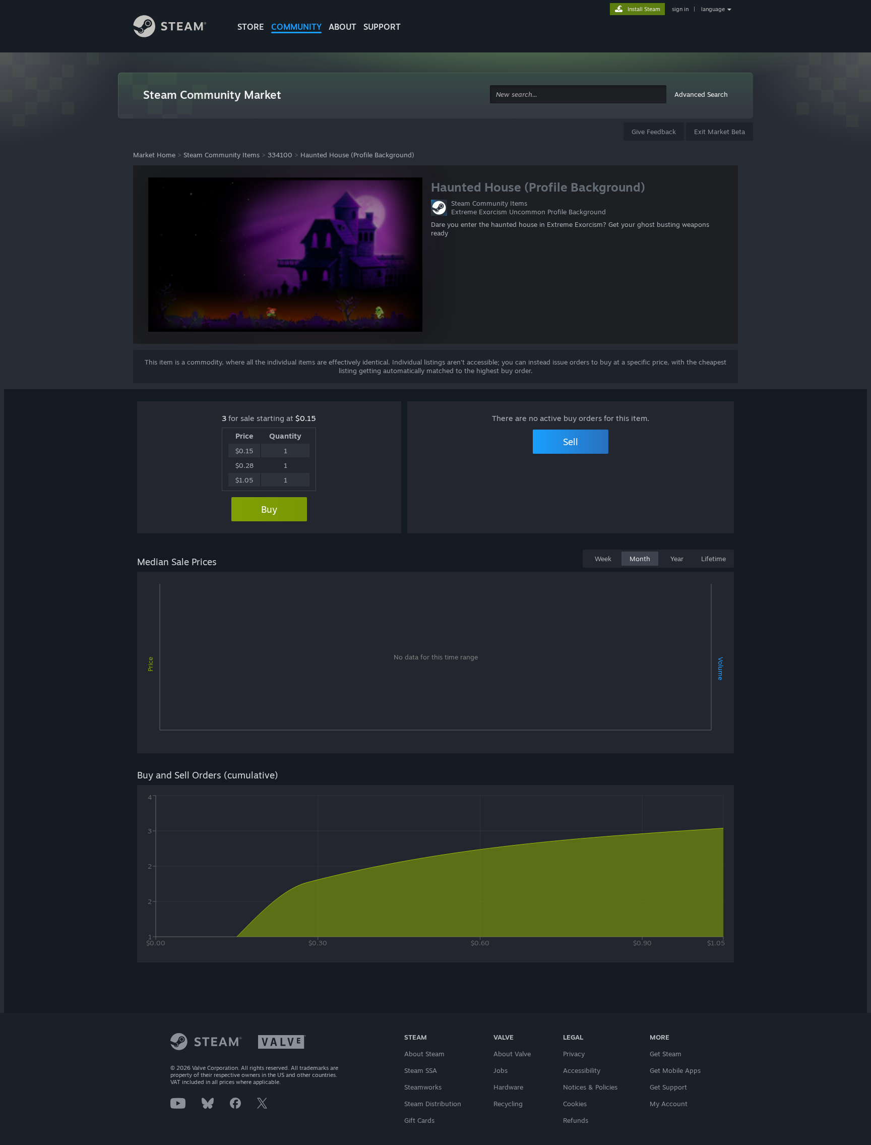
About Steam (424, 1054)
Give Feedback (654, 132)
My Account (669, 1104)
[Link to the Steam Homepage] (177, 27)
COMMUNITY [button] (296, 27)
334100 (280, 155)
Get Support (668, 1087)
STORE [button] (250, 27)
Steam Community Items (221, 155)
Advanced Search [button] (701, 94)
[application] (435, 664)
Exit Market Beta (719, 132)
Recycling (508, 1104)
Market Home (154, 155)
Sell (570, 441)
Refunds (575, 1120)
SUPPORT (382, 27)
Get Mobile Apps (675, 1070)
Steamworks (423, 1087)
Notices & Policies (590, 1087)
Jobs (500, 1070)
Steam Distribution (432, 1104)
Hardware (508, 1087)
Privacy (574, 1054)
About (342, 27)
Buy (269, 509)
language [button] (713, 9)
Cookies (575, 1104)
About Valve (512, 1054)
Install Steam (644, 9)
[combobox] (578, 94)
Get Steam (665, 1054)
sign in (680, 9)
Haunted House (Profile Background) (357, 155)
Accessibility (581, 1070)
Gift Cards (419, 1120)
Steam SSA (420, 1070)
